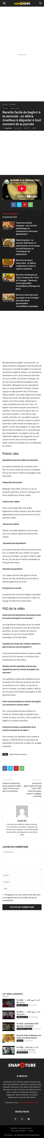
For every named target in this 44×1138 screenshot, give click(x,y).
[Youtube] (28, 1119)
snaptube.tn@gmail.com (29, 1102)
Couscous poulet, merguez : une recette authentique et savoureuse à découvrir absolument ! (27, 228)
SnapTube (8, 128)
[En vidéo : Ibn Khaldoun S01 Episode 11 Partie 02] (8, 1026)
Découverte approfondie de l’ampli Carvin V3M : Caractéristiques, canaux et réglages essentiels (33, 789)
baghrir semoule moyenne (18, 754)
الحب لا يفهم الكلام (22, 1005)
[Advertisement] (22, 30)
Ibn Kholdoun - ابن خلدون (24, 1029)
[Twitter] (19, 204)
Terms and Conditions (18, 1131)
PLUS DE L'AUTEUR (9, 217)
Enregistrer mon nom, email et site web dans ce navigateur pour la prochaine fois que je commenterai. (21, 897)
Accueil (4, 104)
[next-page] (40, 213)
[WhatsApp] (30, 204)
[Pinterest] (24, 204)
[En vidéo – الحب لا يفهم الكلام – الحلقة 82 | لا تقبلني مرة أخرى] (8, 1003)
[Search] (40, 3)
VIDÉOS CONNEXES (10, 214)
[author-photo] (22, 817)
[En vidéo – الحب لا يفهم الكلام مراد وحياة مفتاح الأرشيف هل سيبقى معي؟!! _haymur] (8, 1050)
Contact (30, 1131)
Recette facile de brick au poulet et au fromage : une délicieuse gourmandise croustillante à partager (27, 300)
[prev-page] (36, 213)
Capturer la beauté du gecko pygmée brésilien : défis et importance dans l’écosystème (11, 787)
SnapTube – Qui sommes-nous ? (21, 1128)
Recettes (13, 104)
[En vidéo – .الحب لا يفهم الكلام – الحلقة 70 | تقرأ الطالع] (8, 1015)
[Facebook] (13, 204)
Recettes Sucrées (15, 108)
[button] (4, 3)
